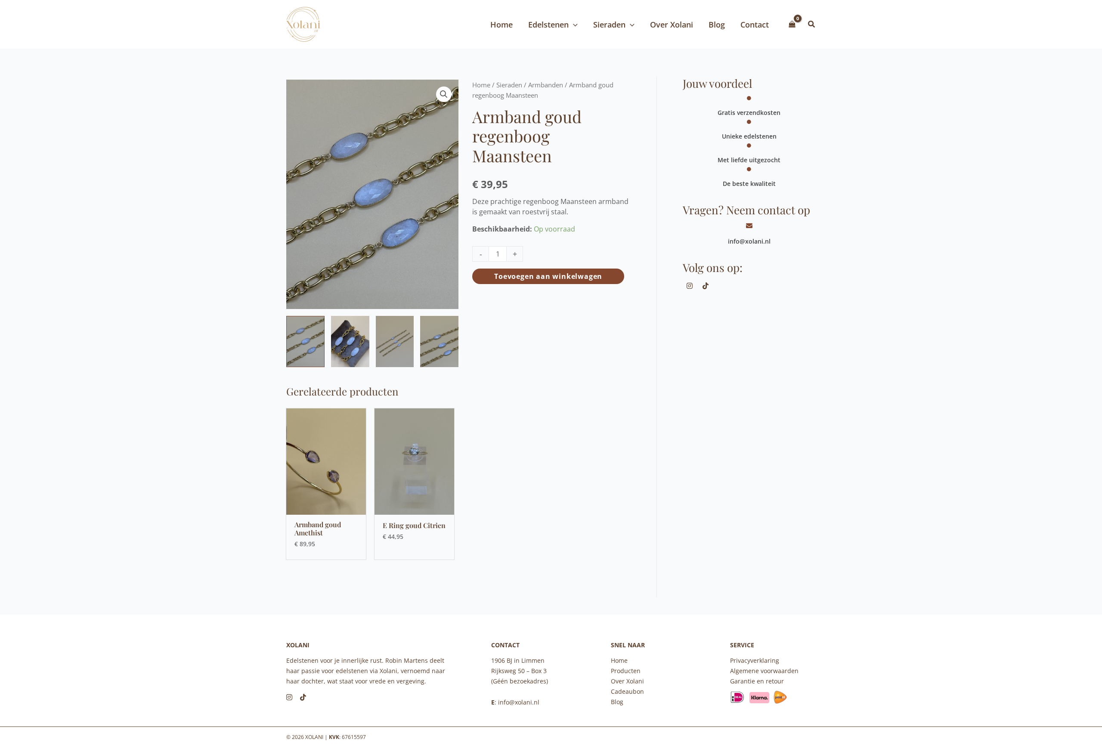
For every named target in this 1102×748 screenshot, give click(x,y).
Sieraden (509, 84)
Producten (626, 671)
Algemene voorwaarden (764, 671)
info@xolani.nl (749, 241)
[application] (573, 24)
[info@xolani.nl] (749, 226)
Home (481, 84)
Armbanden (545, 84)
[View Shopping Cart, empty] (792, 24)
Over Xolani (627, 681)
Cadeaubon (627, 691)
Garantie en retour (757, 681)
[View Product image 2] (350, 341)
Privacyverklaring (754, 660)
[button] (812, 24)
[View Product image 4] (439, 341)
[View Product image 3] (395, 341)
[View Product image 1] (305, 341)
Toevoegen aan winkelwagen (548, 276)
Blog (617, 702)
